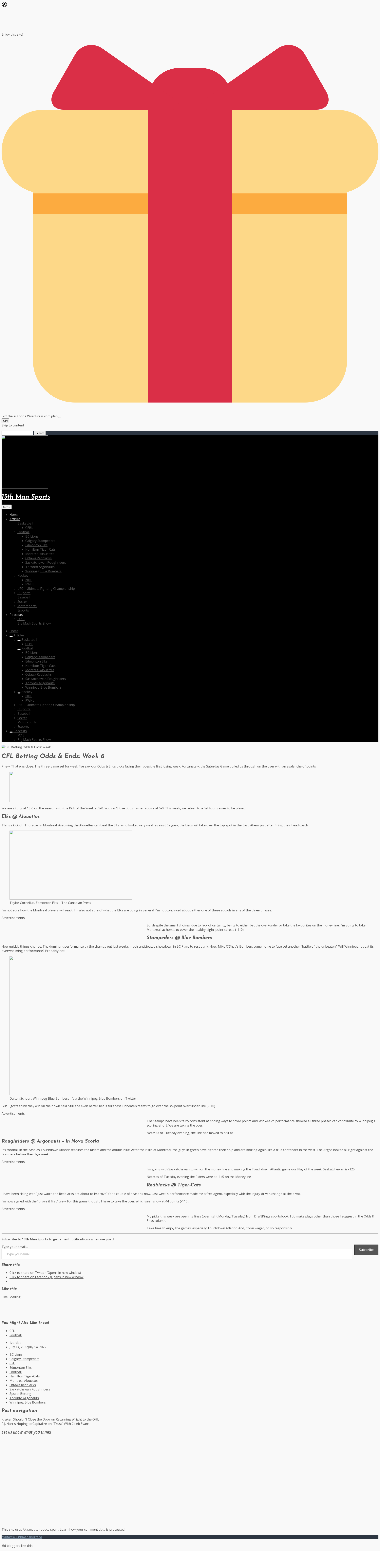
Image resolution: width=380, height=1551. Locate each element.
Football (23, 532)
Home (14, 514)
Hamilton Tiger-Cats (40, 549)
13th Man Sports (26, 497)
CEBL (29, 528)
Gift (5, 420)
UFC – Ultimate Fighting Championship (46, 588)
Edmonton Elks (36, 545)
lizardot (15, 1342)
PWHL (29, 584)
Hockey (22, 575)
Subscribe (366, 1250)
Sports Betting (20, 1393)
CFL (12, 1331)
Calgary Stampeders (40, 541)
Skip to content (13, 425)
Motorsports (27, 606)
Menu (6, 507)
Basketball (25, 523)
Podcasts (16, 614)
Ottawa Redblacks (38, 558)
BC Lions (31, 536)
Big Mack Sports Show (34, 623)
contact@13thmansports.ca (22, 1537)
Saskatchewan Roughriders (45, 562)
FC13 (21, 619)
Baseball (23, 597)
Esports (23, 610)
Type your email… (15, 1247)
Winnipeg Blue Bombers (43, 571)
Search (40, 433)
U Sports (23, 593)
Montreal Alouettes (39, 554)
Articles (15, 519)
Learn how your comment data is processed (92, 1529)
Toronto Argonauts (40, 567)
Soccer (22, 601)
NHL (28, 580)
